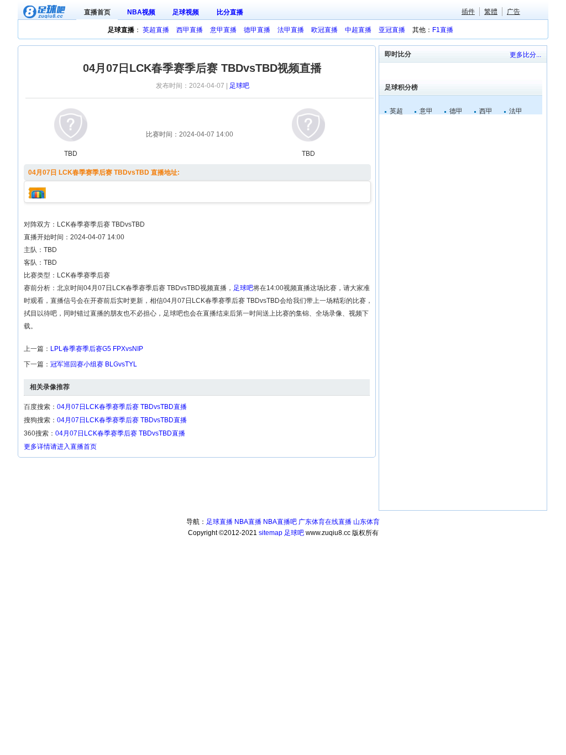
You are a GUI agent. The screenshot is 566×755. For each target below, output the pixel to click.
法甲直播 (290, 30)
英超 (396, 111)
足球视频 (185, 12)
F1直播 (442, 30)
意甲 (426, 111)
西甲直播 (189, 30)
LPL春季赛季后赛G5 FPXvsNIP (96, 349)
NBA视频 (141, 12)
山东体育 (366, 522)
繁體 (490, 11)
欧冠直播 (324, 30)
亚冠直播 (392, 30)
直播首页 (97, 12)
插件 (468, 11)
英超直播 (156, 30)
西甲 (485, 111)
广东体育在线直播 (325, 522)
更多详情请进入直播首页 (60, 446)
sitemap (270, 533)
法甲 (515, 111)
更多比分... (525, 55)
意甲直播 (223, 30)
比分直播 (230, 12)
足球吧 (239, 86)
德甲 (456, 111)
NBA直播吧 (280, 522)
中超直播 (358, 30)
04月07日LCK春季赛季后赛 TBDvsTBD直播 (122, 407)
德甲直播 (257, 30)
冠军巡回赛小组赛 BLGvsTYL (93, 364)
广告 (513, 11)
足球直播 (219, 522)
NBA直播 (247, 522)
